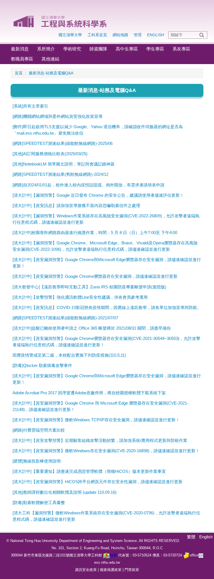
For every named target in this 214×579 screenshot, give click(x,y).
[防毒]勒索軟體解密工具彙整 (39, 502)
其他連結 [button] (50, 59)
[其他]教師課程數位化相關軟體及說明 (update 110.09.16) (64, 492)
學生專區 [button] (155, 49)
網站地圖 (120, 35)
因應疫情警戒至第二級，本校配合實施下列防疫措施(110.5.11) (69, 355)
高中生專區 (127, 49)
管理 (138, 35)
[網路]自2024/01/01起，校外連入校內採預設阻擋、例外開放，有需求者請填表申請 (88, 185)
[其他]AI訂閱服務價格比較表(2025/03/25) (50, 153)
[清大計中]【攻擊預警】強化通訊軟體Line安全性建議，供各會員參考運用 (80, 297)
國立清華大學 (70, 35)
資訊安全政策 (86, 570)
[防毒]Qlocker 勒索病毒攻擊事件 (42, 365)
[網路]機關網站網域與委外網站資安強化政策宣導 (58, 116)
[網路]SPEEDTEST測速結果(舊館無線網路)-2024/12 (60, 174)
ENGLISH (155, 35)
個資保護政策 (110, 570)
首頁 (19, 73)
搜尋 (201, 34)
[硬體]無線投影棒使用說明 (37, 461)
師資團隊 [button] (98, 49)
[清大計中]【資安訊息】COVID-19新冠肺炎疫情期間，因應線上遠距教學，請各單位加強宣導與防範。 (107, 307)
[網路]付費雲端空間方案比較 (39, 430)
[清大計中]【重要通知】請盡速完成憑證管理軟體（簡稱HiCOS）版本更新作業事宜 (89, 471)
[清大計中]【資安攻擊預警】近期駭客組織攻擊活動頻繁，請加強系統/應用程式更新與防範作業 (100, 440)
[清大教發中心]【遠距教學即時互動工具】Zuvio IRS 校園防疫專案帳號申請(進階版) (89, 286)
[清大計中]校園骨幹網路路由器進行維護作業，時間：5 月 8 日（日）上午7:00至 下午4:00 (95, 232)
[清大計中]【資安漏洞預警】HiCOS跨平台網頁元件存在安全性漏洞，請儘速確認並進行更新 (98, 481)
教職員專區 (22, 59)
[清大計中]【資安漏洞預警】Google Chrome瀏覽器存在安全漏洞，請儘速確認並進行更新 (95, 276)
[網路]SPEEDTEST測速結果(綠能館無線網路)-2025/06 (63, 143)
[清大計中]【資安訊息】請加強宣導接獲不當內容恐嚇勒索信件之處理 (76, 205)
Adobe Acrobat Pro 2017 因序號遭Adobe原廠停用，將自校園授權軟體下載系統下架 (89, 392)
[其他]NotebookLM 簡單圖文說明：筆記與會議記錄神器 (64, 164)
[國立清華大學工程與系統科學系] (61, 19)
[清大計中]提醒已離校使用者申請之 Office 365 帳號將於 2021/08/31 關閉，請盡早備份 (92, 328)
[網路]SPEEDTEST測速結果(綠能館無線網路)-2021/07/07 (65, 317)
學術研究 (72, 49)
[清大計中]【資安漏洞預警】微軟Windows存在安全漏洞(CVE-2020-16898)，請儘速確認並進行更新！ (106, 450)
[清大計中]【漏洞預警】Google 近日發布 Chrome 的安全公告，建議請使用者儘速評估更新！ (98, 195)
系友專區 (181, 49)
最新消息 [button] (20, 49)
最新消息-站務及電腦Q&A (51, 73)
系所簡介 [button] (46, 49)
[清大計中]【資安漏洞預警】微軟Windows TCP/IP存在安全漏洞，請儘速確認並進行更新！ (96, 419)
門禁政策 (132, 570)
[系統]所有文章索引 (30, 106)
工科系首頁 (97, 35)
